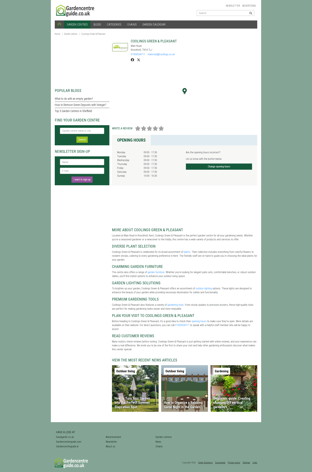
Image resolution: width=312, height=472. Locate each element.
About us (110, 446)
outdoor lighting (204, 288)
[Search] (249, 13)
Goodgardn (220, 462)
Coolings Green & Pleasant (93, 34)
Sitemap (246, 462)
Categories (114, 24)
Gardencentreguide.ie (67, 446)
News (158, 441)
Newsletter (233, 5)
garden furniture (156, 272)
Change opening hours (219, 166)
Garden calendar (154, 24)
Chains (132, 24)
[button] (184, 91)
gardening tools (175, 304)
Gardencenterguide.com (68, 441)
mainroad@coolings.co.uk (161, 54)
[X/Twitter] (138, 60)
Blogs (97, 24)
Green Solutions (205, 462)
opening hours (199, 321)
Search (82, 139)
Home (57, 34)
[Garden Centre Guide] (75, 10)
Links (255, 462)
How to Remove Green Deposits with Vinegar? (80, 105)
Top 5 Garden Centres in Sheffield (73, 111)
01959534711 (138, 54)
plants (187, 251)
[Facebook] (132, 60)
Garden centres (77, 24)
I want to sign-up (82, 179)
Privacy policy (234, 462)
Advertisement (113, 437)
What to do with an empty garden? (74, 98)
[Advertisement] (82, 61)
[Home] (59, 24)
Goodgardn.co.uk (65, 437)
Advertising (249, 5)
